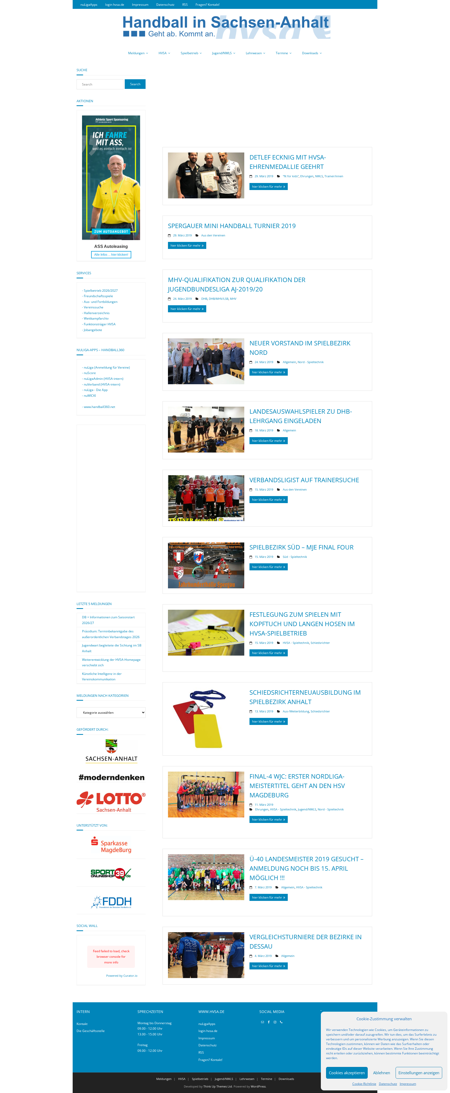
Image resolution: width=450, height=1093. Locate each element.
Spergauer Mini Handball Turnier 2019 (232, 225)
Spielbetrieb (189, 53)
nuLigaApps (88, 4)
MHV (233, 299)
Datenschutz (388, 1084)
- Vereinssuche (92, 307)
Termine (282, 53)
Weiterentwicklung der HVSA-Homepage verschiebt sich (111, 662)
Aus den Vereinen (213, 235)
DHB (204, 299)
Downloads (310, 53)
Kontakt (82, 1024)
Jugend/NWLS (222, 53)
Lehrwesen (254, 53)
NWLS (319, 176)
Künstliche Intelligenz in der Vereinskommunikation (102, 676)
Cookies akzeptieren (347, 1072)
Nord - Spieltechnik (311, 362)
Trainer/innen (333, 176)
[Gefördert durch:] (111, 779)
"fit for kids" (291, 176)
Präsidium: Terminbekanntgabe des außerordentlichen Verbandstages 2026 (111, 634)
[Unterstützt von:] (111, 844)
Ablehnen (381, 1072)
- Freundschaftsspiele (97, 296)
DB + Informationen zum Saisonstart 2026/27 (108, 620)
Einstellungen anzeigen (418, 1072)
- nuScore (89, 373)
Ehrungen (307, 176)
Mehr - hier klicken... (111, 255)
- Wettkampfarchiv (95, 318)
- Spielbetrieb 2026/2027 (100, 290)
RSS (185, 4)
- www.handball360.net (98, 407)
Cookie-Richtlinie (364, 1084)
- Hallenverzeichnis (96, 313)
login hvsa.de (114, 4)
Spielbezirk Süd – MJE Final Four (301, 547)
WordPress (258, 1086)
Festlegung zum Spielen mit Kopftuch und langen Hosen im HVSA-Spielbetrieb (302, 623)
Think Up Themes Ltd (217, 1086)
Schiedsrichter (320, 643)
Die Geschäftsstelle (91, 1031)
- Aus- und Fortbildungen (99, 302)
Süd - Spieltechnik (295, 557)
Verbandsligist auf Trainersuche (304, 479)
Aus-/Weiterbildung (296, 711)
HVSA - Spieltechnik (296, 643)
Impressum (408, 1084)
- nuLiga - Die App (95, 390)
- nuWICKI (89, 395)
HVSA (163, 53)
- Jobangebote (92, 330)
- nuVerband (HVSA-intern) (101, 384)
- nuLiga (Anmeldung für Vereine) (106, 367)
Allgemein (289, 362)
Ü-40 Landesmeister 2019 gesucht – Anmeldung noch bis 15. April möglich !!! (306, 868)
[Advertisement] (267, 104)
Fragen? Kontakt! (208, 4)
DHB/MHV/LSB (218, 299)
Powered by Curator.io (122, 976)
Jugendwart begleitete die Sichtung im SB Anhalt (111, 648)
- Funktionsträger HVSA (99, 324)
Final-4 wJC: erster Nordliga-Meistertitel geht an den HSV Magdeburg (297, 785)
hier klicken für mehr (267, 186)
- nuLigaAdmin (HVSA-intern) (102, 378)
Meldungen (136, 53)
